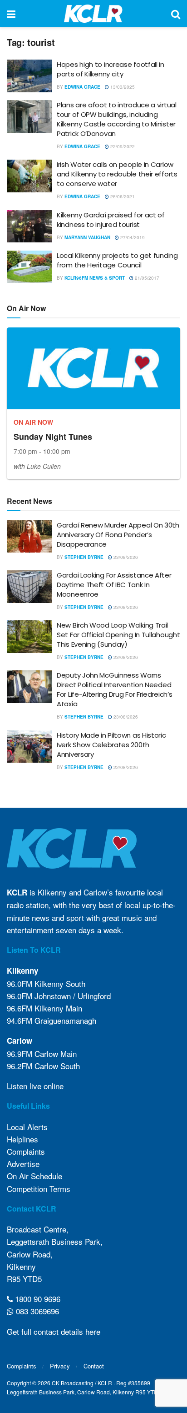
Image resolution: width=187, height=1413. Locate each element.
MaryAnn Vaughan (87, 237)
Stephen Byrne (83, 557)
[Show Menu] (11, 13)
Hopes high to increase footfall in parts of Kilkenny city (110, 69)
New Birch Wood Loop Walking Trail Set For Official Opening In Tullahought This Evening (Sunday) (118, 634)
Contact (94, 1366)
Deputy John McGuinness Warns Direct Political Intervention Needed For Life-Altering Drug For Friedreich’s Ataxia (114, 689)
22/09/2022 (122, 146)
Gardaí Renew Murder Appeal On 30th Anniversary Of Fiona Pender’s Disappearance (118, 534)
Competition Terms (38, 1188)
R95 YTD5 (24, 1278)
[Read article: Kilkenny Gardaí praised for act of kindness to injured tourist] (29, 226)
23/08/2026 (125, 557)
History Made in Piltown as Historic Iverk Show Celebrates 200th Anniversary (111, 744)
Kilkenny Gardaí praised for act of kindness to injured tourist (111, 219)
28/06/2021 (122, 196)
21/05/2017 (146, 278)
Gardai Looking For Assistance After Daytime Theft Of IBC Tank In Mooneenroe (114, 584)
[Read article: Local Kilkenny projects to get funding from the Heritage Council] (29, 267)
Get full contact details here (53, 1331)
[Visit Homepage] (93, 14)
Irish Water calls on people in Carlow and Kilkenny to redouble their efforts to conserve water (117, 174)
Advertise (23, 1163)
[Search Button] (175, 13)
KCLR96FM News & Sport (94, 278)
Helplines (22, 1139)
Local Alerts (27, 1126)
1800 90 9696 (36, 1298)
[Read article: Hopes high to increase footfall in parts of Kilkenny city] (29, 76)
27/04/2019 (132, 237)
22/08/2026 (125, 767)
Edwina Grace (82, 87)
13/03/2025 (122, 87)
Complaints (26, 1151)
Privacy (60, 1366)
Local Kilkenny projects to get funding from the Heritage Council (117, 260)
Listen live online (35, 1085)
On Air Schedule (34, 1176)
